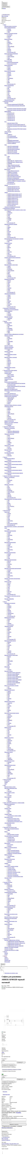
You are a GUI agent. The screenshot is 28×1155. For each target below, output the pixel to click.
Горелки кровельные (9, 347)
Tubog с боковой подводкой (13, 165)
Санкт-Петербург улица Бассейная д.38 (10, 1143)
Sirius (8, 58)
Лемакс (9, 68)
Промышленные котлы (9, 99)
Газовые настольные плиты (13, 818)
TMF (8, 79)
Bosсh (8, 250)
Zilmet (8, 290)
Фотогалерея (7, 961)
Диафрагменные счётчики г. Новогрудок (16, 943)
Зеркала (9, 849)
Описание (5, 1091)
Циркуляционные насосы (10, 765)
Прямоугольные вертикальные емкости (13, 461)
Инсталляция (10, 844)
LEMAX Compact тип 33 (12, 204)
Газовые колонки (8, 243)
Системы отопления (7, 882)
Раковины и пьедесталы (10, 859)
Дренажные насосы (9, 626)
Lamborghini (10, 329)
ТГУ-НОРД (9, 55)
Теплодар (9, 448)
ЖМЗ (8, 82)
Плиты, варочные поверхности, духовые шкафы (13, 802)
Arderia (8, 86)
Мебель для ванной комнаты (11, 847)
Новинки (6, 958)
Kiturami (9, 30)
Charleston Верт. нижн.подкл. (13, 191)
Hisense (8, 593)
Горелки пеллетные (9, 351)
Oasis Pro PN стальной (12, 152)
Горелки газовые (8, 322)
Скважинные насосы (9, 737)
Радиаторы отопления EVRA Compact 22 (16, 124)
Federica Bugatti (10, 46)
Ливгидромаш (10, 624)
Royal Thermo (7, 169)
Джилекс (9, 614)
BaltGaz (9, 247)
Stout (8, 286)
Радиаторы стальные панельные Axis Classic (16, 108)
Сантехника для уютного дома (10, 827)
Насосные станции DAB (12, 675)
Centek (8, 533)
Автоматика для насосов (10, 603)
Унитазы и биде (8, 877)
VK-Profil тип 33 (11, 120)
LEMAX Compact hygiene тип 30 (14, 196)
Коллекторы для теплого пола (11, 914)
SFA (8, 649)
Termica (9, 261)
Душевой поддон (11, 838)
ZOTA (8, 353)
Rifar (6, 154)
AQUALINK (10, 893)
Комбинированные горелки (10, 354)
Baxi (8, 40)
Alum (8, 156)
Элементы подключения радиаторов (12, 207)
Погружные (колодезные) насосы (12, 713)
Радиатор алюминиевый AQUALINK (15, 104)
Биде (8, 879)
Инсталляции (7, 843)
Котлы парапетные (8, 65)
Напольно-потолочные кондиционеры (13, 568)
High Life (9, 591)
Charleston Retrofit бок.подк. (13, 186)
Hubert (8, 441)
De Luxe (9, 824)
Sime (8, 76)
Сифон (8, 864)
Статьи (6, 954)
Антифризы (7, 883)
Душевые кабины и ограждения (11, 836)
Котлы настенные (8, 60)
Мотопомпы (7, 666)
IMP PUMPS (10, 661)
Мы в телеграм (5, 16)
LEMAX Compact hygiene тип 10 (14, 193)
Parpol (8, 217)
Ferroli (8, 47)
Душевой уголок (11, 840)
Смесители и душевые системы (11, 866)
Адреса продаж (5, 1148)
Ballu (8, 228)
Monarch (9, 363)
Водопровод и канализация (9, 308)
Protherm (9, 75)
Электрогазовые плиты (9, 823)
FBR (8, 327)
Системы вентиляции (9, 452)
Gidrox (8, 770)
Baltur (8, 324)
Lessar (8, 519)
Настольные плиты (9, 817)
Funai (8, 587)
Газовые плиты (8, 808)
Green (8, 516)
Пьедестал (9, 860)
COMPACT (9, 134)
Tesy (8, 483)
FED (8, 45)
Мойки (8, 857)
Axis (5, 107)
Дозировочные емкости (10, 458)
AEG (8, 500)
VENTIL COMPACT (11, 143)
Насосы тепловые (7, 779)
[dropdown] (2, 1)
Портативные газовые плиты (13, 820)
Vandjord (9, 652)
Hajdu (8, 215)
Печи (4, 785)
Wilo (8, 637)
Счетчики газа (6, 938)
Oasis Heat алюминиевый (12, 147)
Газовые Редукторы (9, 379)
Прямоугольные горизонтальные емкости (13, 464)
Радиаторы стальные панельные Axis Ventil (16, 110)
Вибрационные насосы (9, 617)
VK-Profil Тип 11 (11, 115)
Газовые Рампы (8, 377)
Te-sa (8, 932)
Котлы (4, 24)
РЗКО (8, 32)
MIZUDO (9, 496)
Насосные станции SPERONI (13, 682)
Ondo (8, 915)
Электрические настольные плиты (14, 821)
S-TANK (9, 220)
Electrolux (9, 251)
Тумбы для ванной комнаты (13, 851)
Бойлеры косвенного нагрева (11, 224)
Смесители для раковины (12, 875)
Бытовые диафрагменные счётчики (12, 940)
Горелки (5, 321)
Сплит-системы (8, 581)
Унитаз (8, 880)
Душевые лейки (10, 867)
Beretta (8, 503)
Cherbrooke (9, 535)
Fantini (8, 412)
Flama (8, 809)
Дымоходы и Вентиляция (8, 426)
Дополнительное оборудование (10, 370)
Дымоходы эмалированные (13, 432)
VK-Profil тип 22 (11, 118)
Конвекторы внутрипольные (11, 918)
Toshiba (6, 782)
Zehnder (6, 185)
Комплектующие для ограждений (14, 841)
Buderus (9, 42)
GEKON (9, 899)
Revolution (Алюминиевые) (13, 178)
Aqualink (6, 102)
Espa (8, 721)
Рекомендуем (7, 960)
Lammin (6, 133)
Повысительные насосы (10, 701)
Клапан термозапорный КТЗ (11, 381)
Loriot (8, 565)
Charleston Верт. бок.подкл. (13, 189)
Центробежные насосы (9, 760)
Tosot (8, 522)
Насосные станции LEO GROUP (14, 679)
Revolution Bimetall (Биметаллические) (15, 179)
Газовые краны (8, 373)
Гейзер (8, 319)
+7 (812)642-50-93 (5, 14)
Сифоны (6, 863)
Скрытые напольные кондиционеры (12, 578)
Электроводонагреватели (10, 293)
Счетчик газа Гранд (9, 948)
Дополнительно (5, 1132)
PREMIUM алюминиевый (13, 140)
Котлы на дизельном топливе (11, 33)
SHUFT (9, 567)
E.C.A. (8, 436)
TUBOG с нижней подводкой (13, 166)
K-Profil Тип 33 (10, 114)
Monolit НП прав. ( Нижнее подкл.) (15, 162)
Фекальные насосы (9, 752)
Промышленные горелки (10, 367)
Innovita (9, 494)
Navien (8, 37)
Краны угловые (10, 376)
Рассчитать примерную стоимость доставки (11, 1069)
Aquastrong (9, 702)
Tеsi (8, 221)
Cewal (8, 410)
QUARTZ (9, 218)
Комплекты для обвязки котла (11, 389)
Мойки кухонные (8, 854)
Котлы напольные (8, 39)
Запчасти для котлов (9, 484)
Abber (8, 830)
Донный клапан (10, 856)
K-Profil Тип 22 (10, 113)
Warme (8, 888)
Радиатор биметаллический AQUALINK (16, 105)
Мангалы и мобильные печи (11, 788)
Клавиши (9, 846)
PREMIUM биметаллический (13, 141)
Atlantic (9, 227)
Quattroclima (10, 520)
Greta (8, 807)
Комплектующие (8, 449)
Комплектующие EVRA (12, 123)
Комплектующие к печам (10, 786)
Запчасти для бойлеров (9, 477)
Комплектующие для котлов (11, 26)
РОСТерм (9, 934)
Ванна (8, 833)
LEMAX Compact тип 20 (12, 199)
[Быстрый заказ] (24, 1062)
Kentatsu (9, 29)
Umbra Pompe (10, 749)
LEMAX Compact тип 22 (12, 202)
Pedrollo (9, 610)
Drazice (8, 214)
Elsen (8, 392)
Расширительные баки (9, 279)
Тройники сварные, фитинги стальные (13, 405)
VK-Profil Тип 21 (11, 117)
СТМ (8, 935)
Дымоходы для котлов (9, 434)
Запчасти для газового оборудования (11, 475)
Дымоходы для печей (9, 445)
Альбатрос (9, 400)
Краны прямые (10, 374)
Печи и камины (8, 796)
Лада (8, 812)
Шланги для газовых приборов (11, 422)
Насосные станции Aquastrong (13, 672)
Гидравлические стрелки (10, 906)
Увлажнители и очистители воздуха (12, 595)
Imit (8, 415)
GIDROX (9, 606)
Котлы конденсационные (12, 62)
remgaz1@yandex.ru (6, 1140)
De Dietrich (9, 34)
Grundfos (9, 607)
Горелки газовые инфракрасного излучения (14, 334)
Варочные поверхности (10, 804)
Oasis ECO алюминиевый (12, 146)
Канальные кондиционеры (10, 530)
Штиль (8, 403)
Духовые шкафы (8, 814)
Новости (5, 951)
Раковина (9, 862)
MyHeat (9, 416)
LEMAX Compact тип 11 (12, 198)
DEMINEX (9, 720)
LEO (8, 622)
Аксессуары (7, 512)
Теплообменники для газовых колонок (13, 499)
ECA (8, 92)
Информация (4, 1131)
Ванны (6, 831)
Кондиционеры (6, 510)
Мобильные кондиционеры (10, 559)
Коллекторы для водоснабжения (11, 309)
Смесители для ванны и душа (13, 872)
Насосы (5, 601)
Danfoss (9, 360)
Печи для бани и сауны (10, 792)
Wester (8, 289)
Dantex (8, 584)
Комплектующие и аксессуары (11, 264)
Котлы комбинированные (10, 27)
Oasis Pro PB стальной (12, 150)
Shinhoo (9, 710)
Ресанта (9, 402)
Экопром (9, 460)
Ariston (8, 244)
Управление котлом (9, 406)
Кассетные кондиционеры (10, 542)
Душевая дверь (10, 837)
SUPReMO (9, 163)
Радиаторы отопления (8, 101)
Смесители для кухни (12, 873)
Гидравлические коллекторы (11, 892)
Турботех (9, 263)
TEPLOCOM (10, 399)
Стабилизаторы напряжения (11, 396)
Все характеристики (6, 1056)
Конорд (9, 66)
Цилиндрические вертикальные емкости (13, 470)
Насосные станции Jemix (12, 678)
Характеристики (6, 1094)
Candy (8, 302)
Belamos (9, 267)
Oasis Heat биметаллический (13, 149)
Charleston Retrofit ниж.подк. (13, 188)
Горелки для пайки (9, 345)
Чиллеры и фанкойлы (9, 598)
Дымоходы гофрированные (13, 431)
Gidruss (8, 901)
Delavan (9, 361)
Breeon (8, 562)
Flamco (8, 282)
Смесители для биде (11, 870)
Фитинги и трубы (11, 890)
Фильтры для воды (8, 316)
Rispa (8, 273)
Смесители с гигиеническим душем (15, 876)
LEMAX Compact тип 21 (12, 201)
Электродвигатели (8, 423)
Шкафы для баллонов (9, 421)
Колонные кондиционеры (10, 552)
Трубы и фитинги (8, 311)
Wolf (8, 241)
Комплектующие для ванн (13, 834)
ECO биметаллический (12, 137)
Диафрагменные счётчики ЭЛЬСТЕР (15, 945)
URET (8, 332)
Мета (8, 799)
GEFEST (9, 805)
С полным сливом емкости (10, 467)
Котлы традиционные (12, 63)
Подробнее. (18, 1112)
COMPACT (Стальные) (12, 172)
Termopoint (9, 886)
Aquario (9, 627)
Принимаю (4, 1114)
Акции (6, 957)
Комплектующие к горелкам (11, 357)
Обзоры (6, 953)
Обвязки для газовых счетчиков (11, 947)
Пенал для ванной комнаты (13, 850)
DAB (8, 604)
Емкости (5, 457)
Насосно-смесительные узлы (11, 921)
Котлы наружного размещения (11, 53)
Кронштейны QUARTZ (12, 523)
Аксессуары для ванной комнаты (12, 828)
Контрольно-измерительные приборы (13, 390)
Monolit (9, 159)
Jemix (8, 608)
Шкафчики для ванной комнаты (14, 853)
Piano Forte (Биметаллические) (14, 176)
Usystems (9, 315)
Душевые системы (11, 869)
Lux (8, 139)
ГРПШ (6, 380)
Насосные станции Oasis (12, 681)
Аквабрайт (9, 318)
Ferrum (8, 429)
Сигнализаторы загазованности (11, 394)
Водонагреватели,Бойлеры (9, 208)
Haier (8, 253)
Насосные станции (9, 671)
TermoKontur (10, 78)
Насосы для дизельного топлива (11, 685)
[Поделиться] (15, 1064)
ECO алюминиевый (11, 136)
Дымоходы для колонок (10, 428)
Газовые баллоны (8, 371)
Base (8, 157)
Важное (5, 956)
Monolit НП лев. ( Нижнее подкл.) (14, 160)
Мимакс (9, 69)
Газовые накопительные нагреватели (12, 257)
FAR (8, 896)
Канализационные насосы (10, 640)
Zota (8, 81)
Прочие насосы (8, 727)
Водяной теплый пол (9, 889)
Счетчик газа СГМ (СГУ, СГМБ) (12, 950)
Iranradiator (9, 328)
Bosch (8, 89)
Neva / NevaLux (10, 506)
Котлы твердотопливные (10, 71)
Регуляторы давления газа (10, 393)
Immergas (9, 254)
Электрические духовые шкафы (14, 815)
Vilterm (8, 509)
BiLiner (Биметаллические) (13, 170)
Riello (8, 331)
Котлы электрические (9, 85)
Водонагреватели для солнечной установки (14, 238)
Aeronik (9, 513)
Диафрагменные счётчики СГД (14, 944)
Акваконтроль (10, 613)
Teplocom (9, 418)
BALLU (9, 298)
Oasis (6, 144)
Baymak (9, 231)
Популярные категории (7, 1134)
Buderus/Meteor (8, 111)
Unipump (9, 276)
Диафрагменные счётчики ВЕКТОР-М (15, 941)
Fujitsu (8, 515)
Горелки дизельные (9, 335)
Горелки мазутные (8, 348)
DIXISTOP (9, 885)
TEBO (8, 312)
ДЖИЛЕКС (9, 759)
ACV (8, 225)
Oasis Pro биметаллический (13, 153)
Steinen (8, 364)
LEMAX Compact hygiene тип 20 (14, 195)
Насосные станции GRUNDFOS (14, 676)
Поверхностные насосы (10, 689)
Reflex (8, 285)
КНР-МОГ (9, 59)
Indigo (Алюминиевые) (12, 173)
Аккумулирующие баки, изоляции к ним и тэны (15, 209)
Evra (5, 121)
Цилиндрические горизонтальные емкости (14, 473)
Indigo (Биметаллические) (13, 175)
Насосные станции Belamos (13, 674)
